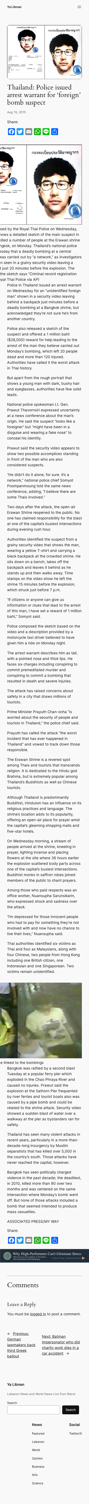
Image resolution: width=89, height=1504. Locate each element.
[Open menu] (79, 7)
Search (12, 1403)
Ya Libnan (14, 7)
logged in (38, 1314)
